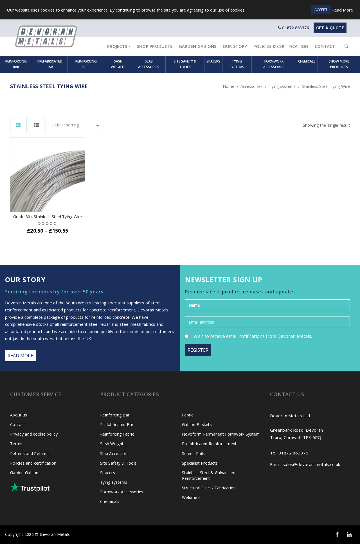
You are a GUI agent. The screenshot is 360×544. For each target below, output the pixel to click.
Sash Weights (118, 64)
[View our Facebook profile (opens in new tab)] (337, 534)
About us (18, 415)
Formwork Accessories (273, 64)
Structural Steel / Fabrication (209, 488)
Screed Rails (193, 453)
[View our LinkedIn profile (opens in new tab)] (349, 534)
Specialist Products (200, 463)
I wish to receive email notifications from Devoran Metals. (251, 336)
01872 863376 (295, 27)
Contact (325, 46)
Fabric (188, 415)
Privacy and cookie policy (34, 434)
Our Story (235, 46)
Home (228, 86)
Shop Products (155, 46)
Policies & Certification (281, 46)
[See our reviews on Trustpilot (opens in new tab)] (30, 487)
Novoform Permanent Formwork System (221, 434)
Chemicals (307, 61)
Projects (117, 46)
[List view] (36, 125)
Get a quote (330, 27)
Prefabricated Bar (49, 64)
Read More (342, 9)
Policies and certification (33, 463)
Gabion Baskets (197, 424)
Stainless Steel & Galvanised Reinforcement (208, 475)
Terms (16, 443)
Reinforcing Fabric (86, 64)
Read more (20, 356)
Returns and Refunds (30, 453)
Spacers (213, 61)
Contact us (287, 394)
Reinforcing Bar (16, 64)
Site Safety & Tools (185, 64)
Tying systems (237, 64)
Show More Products (339, 64)
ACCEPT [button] (320, 9)
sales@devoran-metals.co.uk (311, 464)
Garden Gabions (198, 46)
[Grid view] (18, 125)
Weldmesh (192, 497)
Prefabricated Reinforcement (209, 443)
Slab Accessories (148, 64)
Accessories (251, 86)
